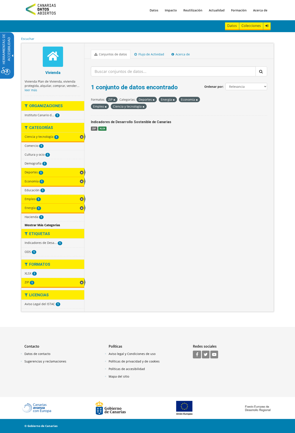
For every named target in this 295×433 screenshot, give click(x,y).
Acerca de (260, 10)
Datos (154, 10)
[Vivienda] (53, 57)
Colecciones (251, 25)
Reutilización (192, 10)
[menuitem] (154, 10)
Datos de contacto (37, 354)
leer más (31, 90)
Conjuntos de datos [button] (112, 54)
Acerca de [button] (182, 54)
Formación (239, 10)
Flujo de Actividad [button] (151, 54)
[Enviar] (261, 71)
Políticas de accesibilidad (127, 369)
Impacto (171, 10)
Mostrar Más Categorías (42, 225)
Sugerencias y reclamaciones (45, 361)
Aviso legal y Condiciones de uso (132, 354)
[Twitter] (205, 354)
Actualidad (217, 10)
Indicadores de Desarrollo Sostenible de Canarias (131, 122)
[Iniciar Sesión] (267, 25)
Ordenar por (213, 87)
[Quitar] (114, 99)
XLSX (102, 128)
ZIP (94, 128)
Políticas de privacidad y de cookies (134, 361)
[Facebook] (197, 354)
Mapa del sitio (119, 376)
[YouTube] (214, 354)
